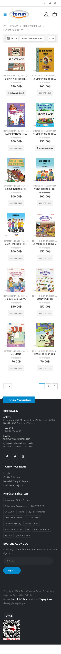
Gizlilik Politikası (11, 477)
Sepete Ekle (45, 93)
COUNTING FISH (38, 506)
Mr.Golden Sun (33, 517)
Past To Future (31, 523)
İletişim (7, 473)
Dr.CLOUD (9, 511)
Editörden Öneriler (11, 76)
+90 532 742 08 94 (12, 430)
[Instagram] (55, 3)
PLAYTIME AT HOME (14, 529)
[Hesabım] (46, 14)
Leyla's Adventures (36, 511)
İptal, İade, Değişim (13, 485)
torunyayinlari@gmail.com (16, 438)
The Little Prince (41, 529)
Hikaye (21, 511)
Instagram (23, 456)
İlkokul (23, 76)
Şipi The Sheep (23, 535)
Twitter (15, 456)
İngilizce (8, 535)
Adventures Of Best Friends (17, 500)
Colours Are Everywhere (16, 506)
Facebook (7, 456)
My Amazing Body (13, 523)
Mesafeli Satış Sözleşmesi (16, 481)
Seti (28, 529)
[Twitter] (50, 3)
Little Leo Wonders (13, 517)
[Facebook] (44, 3)
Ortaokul (53, 131)
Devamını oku (17, 93)
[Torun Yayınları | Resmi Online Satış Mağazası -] (19, 14)
